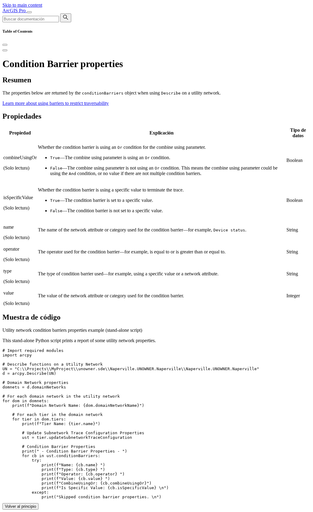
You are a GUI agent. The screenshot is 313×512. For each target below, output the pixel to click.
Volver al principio (20, 506)
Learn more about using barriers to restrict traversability (55, 103)
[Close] (4, 45)
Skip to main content (22, 5)
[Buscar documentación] (65, 17)
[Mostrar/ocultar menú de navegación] (29, 12)
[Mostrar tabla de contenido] (4, 50)
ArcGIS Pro (14, 10)
